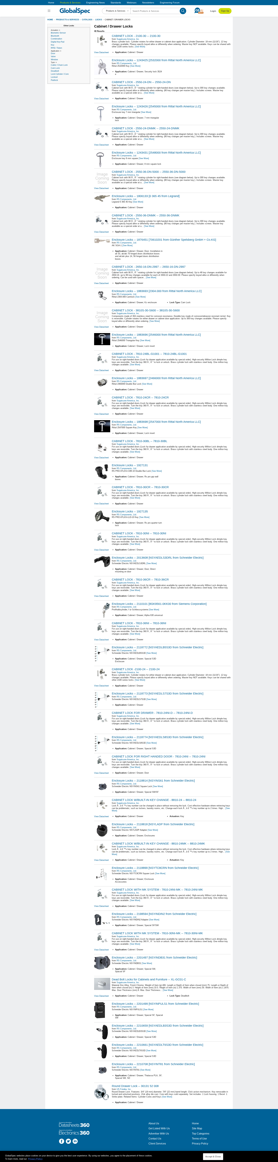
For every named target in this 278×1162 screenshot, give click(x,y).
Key (52, 45)
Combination (56, 39)
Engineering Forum (170, 2)
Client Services (157, 1143)
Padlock (54, 80)
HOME (50, 20)
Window (54, 59)
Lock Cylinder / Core (60, 74)
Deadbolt (55, 71)
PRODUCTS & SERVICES (67, 20)
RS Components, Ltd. (127, 63)
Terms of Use (199, 1138)
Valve (53, 56)
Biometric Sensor (58, 33)
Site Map (197, 1128)
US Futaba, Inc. (124, 1089)
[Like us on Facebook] (61, 1142)
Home (51, 2)
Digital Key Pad (57, 42)
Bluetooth (55, 36)
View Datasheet (101, 52)
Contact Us (154, 1138)
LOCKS (98, 20)
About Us (153, 1123)
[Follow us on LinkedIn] (75, 1142)
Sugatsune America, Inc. (128, 39)
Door (53, 53)
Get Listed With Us (159, 1128)
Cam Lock (55, 68)
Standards (116, 2)
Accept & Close (213, 1156)
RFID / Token (56, 48)
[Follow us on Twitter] (68, 1142)
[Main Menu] (49, 11)
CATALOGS (87, 20)
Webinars (131, 2)
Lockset (54, 77)
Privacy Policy (200, 1143)
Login (213, 11)
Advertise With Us (158, 1133)
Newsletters (148, 2)
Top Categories (200, 1133)
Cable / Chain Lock (59, 65)
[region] (139, 1156)
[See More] (140, 46)
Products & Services (70, 2)
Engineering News (95, 2)
